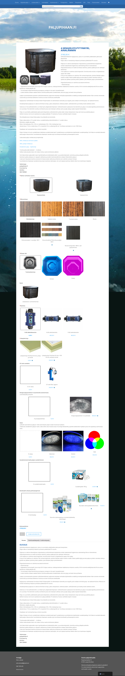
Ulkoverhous (24, 199)
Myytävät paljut (24, 2)
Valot (21, 423)
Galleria (71, 2)
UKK (84, 2)
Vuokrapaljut (45, 2)
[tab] (23, 540)
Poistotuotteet (95, 2)
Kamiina (22, 306)
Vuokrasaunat (53, 2)
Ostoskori (103, 2)
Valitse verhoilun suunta (27, 175)
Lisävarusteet (35, 2)
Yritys (88, 2)
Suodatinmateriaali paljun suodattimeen (32, 460)
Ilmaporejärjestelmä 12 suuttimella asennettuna (34, 392)
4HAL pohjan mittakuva (26, 143)
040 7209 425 (19, 666)
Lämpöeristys (24, 338)
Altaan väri (23, 253)
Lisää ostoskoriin (34, 534)
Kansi (21, 283)
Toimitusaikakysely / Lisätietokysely (38, 540)
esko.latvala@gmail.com (22, 663)
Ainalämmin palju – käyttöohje (28, 147)
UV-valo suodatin (25, 363)
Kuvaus (24, 540)
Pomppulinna (64, 2)
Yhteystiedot (78, 2)
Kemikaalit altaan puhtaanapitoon (30, 491)
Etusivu (17, 2)
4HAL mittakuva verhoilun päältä (28, 140)
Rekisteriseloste (19, 669)
